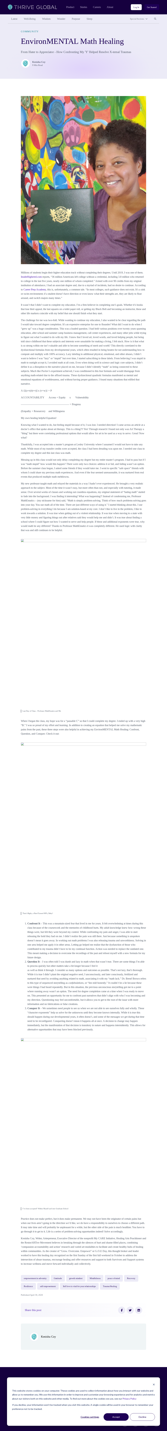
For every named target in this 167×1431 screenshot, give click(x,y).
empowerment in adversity (35, 1278)
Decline (142, 1417)
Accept (116, 1417)
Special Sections (137, 19)
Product (70, 7)
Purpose (76, 18)
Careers (97, 7)
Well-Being (30, 18)
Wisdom (46, 18)
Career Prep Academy (34, 289)
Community (30, 31)
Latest (14, 18)
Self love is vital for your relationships (79, 1286)
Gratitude (58, 1278)
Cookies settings (90, 1417)
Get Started (152, 7)
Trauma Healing (110, 1286)
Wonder (61, 18)
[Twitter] (130, 1310)
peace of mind (114, 1278)
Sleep (89, 18)
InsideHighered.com (31, 276)
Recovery (131, 1278)
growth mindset (76, 1278)
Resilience (28, 1286)
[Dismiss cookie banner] (154, 1384)
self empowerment (48, 1286)
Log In (136, 7)
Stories (83, 7)
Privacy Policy (129, 1398)
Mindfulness (95, 1278)
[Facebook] (121, 1310)
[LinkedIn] (138, 1310)
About (110, 7)
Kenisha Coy (39, 62)
